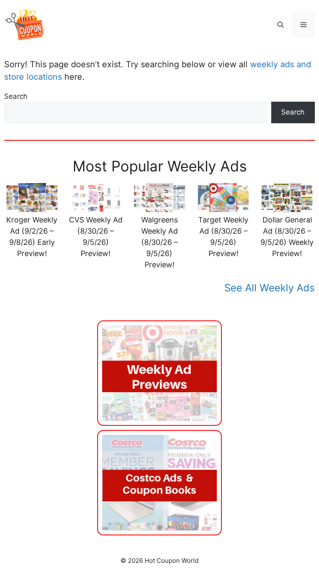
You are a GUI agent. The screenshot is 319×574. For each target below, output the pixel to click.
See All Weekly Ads (269, 288)
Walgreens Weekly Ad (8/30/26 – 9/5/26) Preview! (159, 242)
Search (15, 96)
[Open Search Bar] (280, 24)
